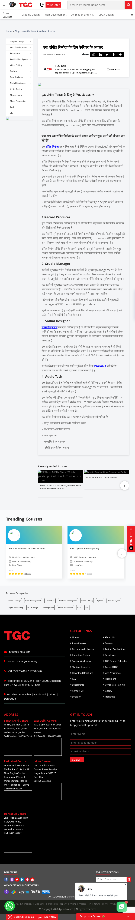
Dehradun (10, 698)
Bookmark (114, 69)
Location (76, 696)
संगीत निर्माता (52, 147)
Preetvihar (25, 694)
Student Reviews (80, 667)
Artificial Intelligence (68, 600)
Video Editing (87, 600)
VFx (86, 607)
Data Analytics (114, 600)
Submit (77, 759)
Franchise (109, 696)
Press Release (79, 643)
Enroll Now (110, 655)
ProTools (100, 366)
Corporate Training (114, 684)
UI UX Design (32, 607)
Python (100, 600)
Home (9, 31)
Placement (110, 678)
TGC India (60, 65)
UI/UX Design (106, 14)
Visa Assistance (112, 672)
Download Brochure (82, 672)
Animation (50, 600)
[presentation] (124, 485)
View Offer (53, 5)
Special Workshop (81, 661)
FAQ (74, 678)
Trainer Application (114, 649)
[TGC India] (6, 879)
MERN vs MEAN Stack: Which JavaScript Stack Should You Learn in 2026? (60, 487)
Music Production (65, 607)
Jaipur (52, 694)
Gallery (108, 690)
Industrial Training (81, 655)
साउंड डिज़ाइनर (49, 327)
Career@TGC (111, 667)
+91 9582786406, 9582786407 (24, 671)
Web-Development (55, 14)
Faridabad (40, 694)
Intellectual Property (58, 903)
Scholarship (78, 684)
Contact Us (77, 690)
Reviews (108, 643)
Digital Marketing (15, 607)
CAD (79, 607)
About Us (109, 637)
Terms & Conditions (23, 903)
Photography (48, 607)
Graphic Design (31, 14)
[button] (10, 15)
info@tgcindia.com (19, 651)
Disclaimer (40, 903)
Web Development (33, 600)
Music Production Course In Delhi (101, 477)
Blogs (17, 31)
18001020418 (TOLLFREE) (22, 661)
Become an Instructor (83, 649)
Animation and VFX (82, 14)
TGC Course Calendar (115, 661)
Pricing (73, 903)
